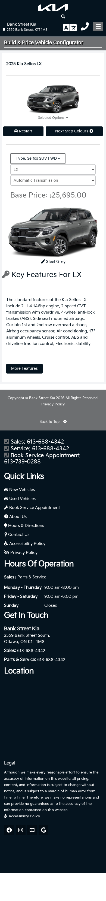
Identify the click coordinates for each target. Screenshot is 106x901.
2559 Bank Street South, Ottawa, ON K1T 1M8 (27, 638)
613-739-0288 (22, 462)
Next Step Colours (72, 131)
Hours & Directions (25, 525)
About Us (17, 516)
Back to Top (50, 422)
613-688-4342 (45, 442)
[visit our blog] (43, 830)
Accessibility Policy (26, 543)
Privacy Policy (53, 404)
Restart (25, 131)
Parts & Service (31, 577)
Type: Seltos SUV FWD (37, 158)
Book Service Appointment (34, 507)
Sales (9, 577)
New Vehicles (21, 489)
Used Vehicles (22, 498)
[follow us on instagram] (21, 830)
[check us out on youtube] (32, 830)
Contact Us (18, 534)
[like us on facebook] (9, 830)
